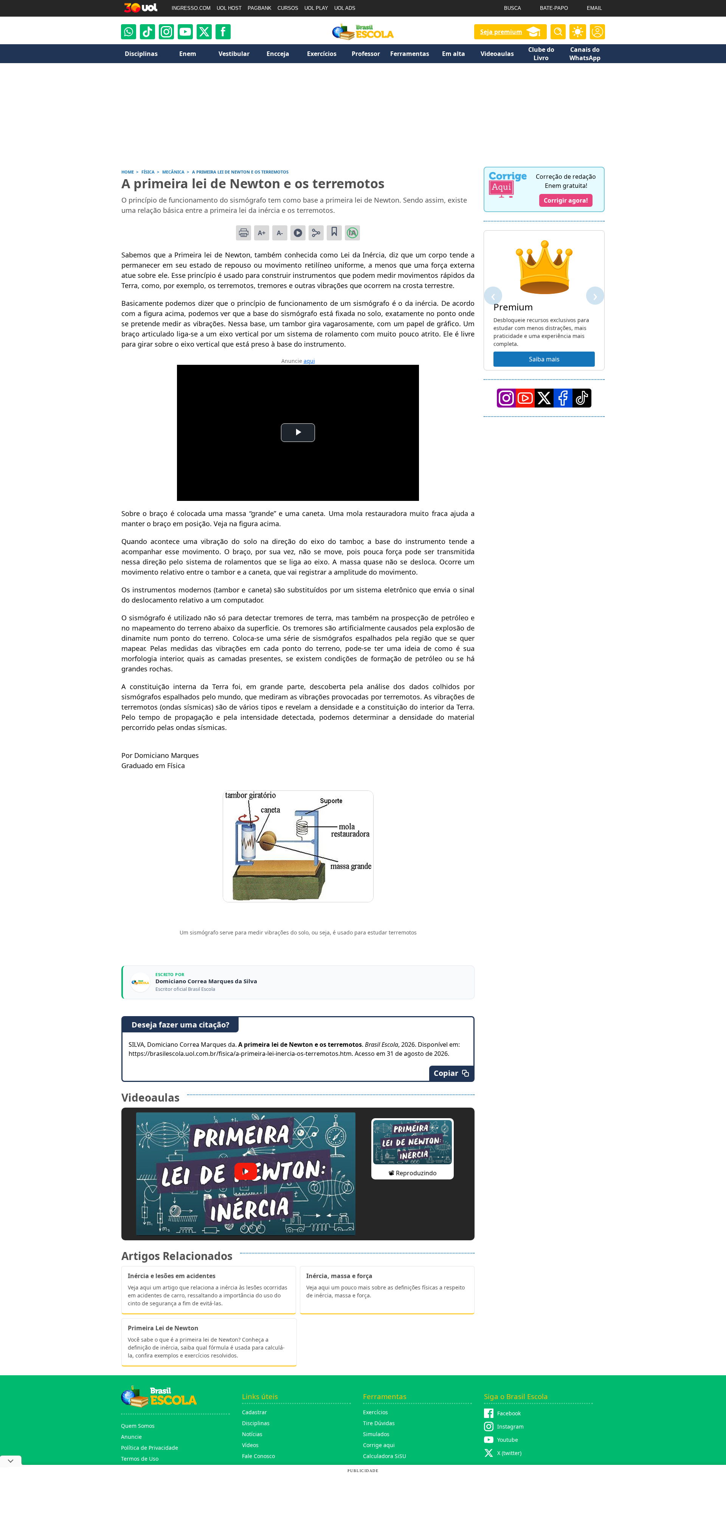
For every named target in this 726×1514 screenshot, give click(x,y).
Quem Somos (138, 1425)
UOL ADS (344, 8)
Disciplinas (256, 1423)
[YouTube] (525, 398)
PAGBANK (259, 8)
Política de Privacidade (149, 1447)
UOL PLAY (316, 8)
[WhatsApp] (128, 31)
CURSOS (288, 8)
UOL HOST (229, 8)
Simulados (376, 1434)
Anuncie (131, 1436)
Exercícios (375, 1412)
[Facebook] (563, 398)
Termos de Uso (139, 1458)
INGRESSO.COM (191, 8)
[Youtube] (185, 31)
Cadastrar (254, 1412)
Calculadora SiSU (384, 1456)
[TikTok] (147, 31)
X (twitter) (509, 1453)
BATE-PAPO (554, 8)
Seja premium (501, 32)
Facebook (509, 1413)
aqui (309, 360)
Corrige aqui (379, 1445)
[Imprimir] (243, 232)
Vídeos (250, 1445)
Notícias (252, 1434)
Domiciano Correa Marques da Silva (206, 981)
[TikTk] (581, 398)
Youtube (507, 1439)
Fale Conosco (258, 1456)
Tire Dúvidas (379, 1423)
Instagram (510, 1426)
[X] (204, 31)
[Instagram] (166, 31)
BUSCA (512, 8)
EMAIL (594, 8)
